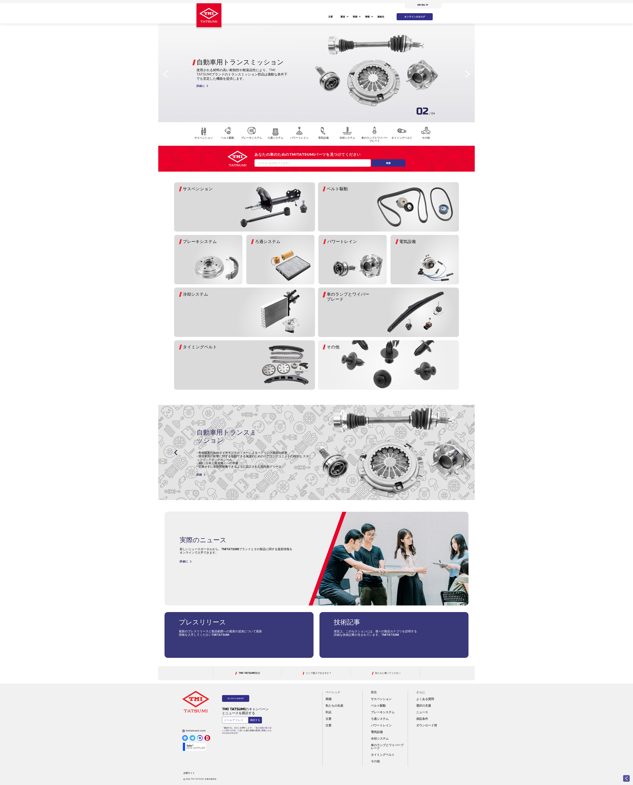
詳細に (200, 86)
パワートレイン (299, 137)
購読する (255, 720)
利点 (329, 712)
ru (423, 5)
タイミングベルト (401, 137)
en (419, 5)
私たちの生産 (334, 706)
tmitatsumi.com (196, 731)
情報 (367, 16)
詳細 (199, 471)
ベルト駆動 (227, 137)
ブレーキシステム (251, 137)
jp (427, 5)
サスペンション (203, 137)
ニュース (422, 712)
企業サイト (189, 773)
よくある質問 (425, 699)
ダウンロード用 (426, 725)
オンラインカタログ (414, 16)
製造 (343, 16)
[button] (165, 74)
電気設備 (323, 137)
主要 (330, 16)
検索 (388, 163)
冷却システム (347, 137)
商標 (355, 16)
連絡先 (380, 16)
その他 (426, 137)
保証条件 (422, 719)
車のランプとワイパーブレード (374, 139)
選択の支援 (423, 706)
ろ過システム (275, 137)
